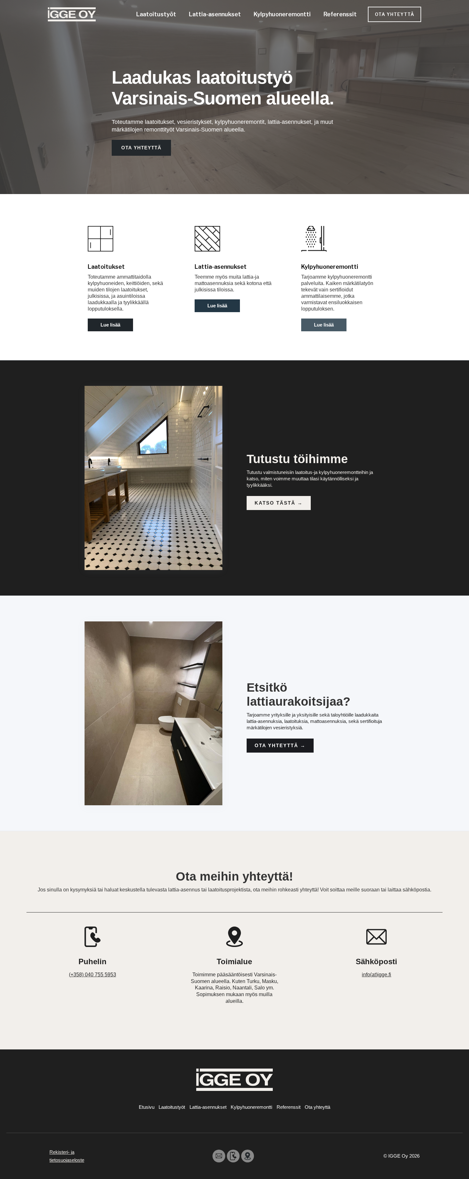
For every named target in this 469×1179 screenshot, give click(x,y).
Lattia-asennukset (215, 14)
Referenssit (340, 14)
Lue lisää (110, 324)
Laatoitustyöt (156, 14)
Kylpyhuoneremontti (282, 14)
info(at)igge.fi (376, 974)
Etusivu (146, 1107)
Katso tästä (279, 503)
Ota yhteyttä (280, 745)
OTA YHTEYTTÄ (394, 14)
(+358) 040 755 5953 (92, 974)
